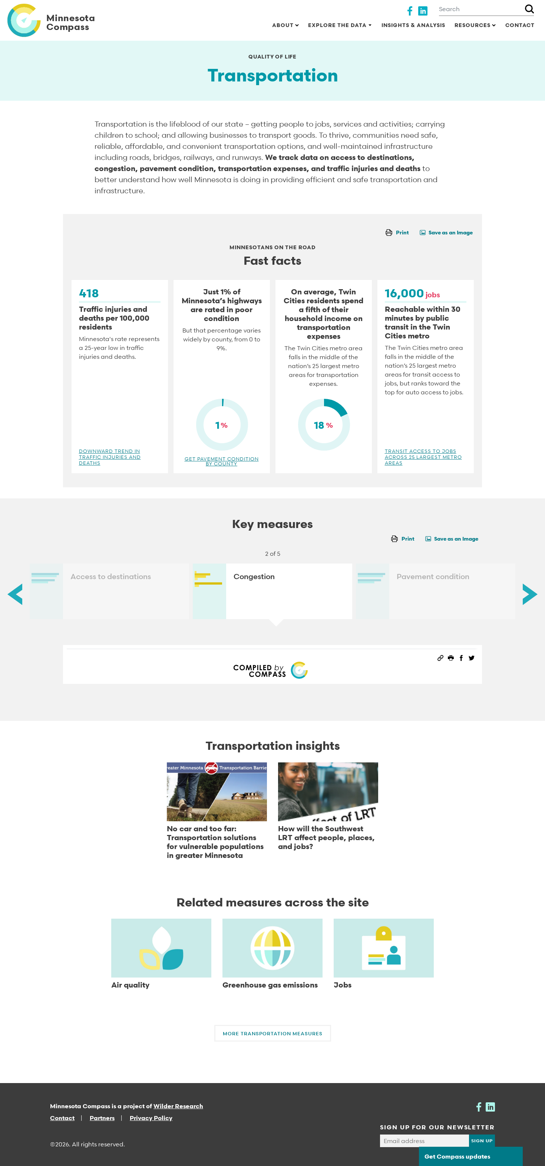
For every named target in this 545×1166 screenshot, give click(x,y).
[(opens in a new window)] (409, 10)
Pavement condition (433, 576)
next (530, 594)
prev (14, 594)
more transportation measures (273, 1033)
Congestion (254, 576)
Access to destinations (110, 576)
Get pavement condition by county (222, 461)
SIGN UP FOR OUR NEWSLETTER (437, 1127)
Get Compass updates (457, 1156)
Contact (520, 25)
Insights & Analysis (413, 25)
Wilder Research (178, 1106)
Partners (102, 1118)
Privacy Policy (151, 1118)
